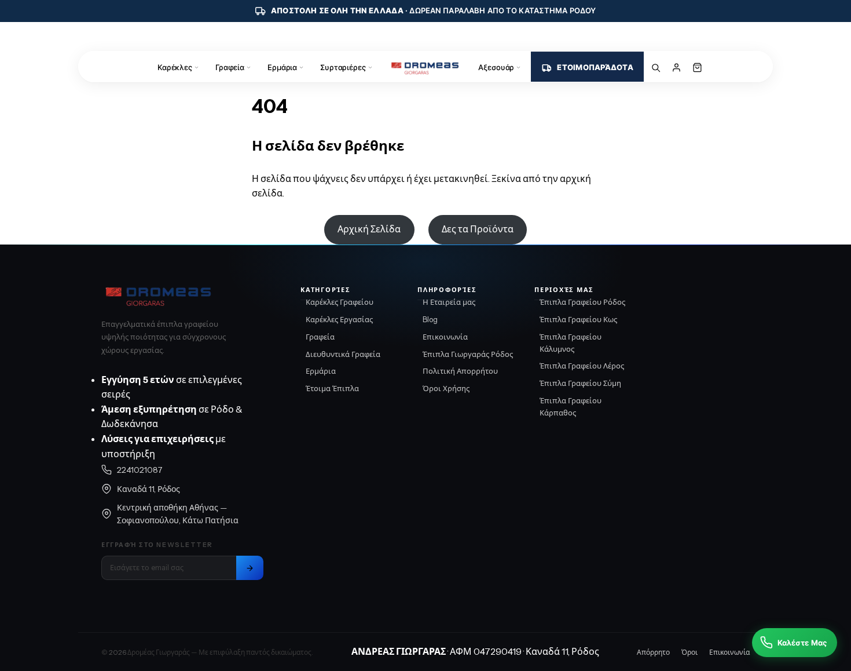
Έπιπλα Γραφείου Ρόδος (582, 302)
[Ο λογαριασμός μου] (677, 67)
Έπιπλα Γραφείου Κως (578, 319)
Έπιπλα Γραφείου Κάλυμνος (570, 342)
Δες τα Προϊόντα (477, 229)
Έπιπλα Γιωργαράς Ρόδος (468, 354)
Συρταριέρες (343, 67)
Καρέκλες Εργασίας (339, 319)
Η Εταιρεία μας (449, 302)
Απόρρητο (653, 652)
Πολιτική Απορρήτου (460, 370)
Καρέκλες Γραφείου (339, 302)
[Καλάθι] (697, 67)
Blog (430, 319)
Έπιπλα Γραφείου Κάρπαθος (570, 406)
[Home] (425, 67)
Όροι (689, 652)
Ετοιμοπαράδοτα (595, 67)
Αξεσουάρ (496, 67)
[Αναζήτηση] (656, 67)
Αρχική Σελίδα (369, 229)
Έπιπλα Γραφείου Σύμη (580, 383)
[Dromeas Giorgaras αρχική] (182, 295)
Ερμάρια (282, 67)
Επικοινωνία (445, 336)
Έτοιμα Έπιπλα (332, 388)
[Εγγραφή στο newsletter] (249, 568)
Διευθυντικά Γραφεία (343, 354)
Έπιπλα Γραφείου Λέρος (582, 365)
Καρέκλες (174, 67)
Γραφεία (229, 67)
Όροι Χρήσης (446, 388)
